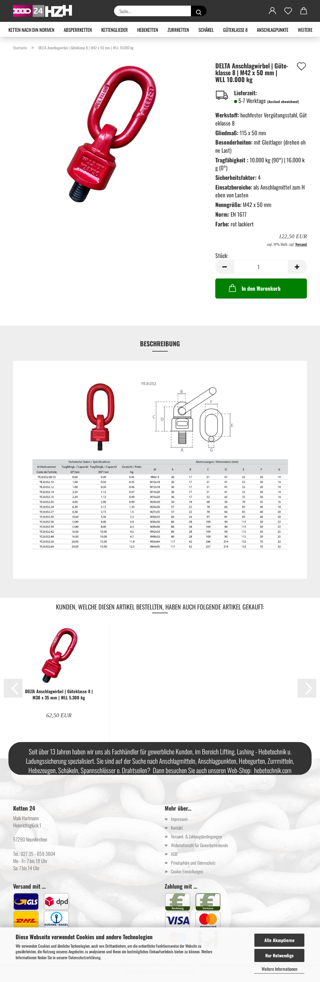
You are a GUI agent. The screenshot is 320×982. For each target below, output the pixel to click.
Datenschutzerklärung (84, 957)
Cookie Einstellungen (187, 871)
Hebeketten (147, 29)
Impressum (179, 819)
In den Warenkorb (261, 288)
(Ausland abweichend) (283, 101)
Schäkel (206, 29)
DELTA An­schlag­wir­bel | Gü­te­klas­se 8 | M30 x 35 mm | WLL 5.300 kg (59, 694)
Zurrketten (178, 29)
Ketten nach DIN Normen (31, 29)
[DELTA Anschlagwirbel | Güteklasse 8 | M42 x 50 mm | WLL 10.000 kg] (110, 133)
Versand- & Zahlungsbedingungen (196, 836)
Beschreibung (160, 343)
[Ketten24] (45, 11)
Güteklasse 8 (235, 29)
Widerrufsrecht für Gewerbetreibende (199, 845)
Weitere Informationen (279, 968)
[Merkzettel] (288, 11)
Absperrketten (78, 29)
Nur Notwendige (279, 955)
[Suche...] (199, 11)
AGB (174, 854)
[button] (272, 11)
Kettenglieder (114, 29)
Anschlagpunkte (272, 29)
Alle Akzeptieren (279, 940)
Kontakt (177, 827)
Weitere (305, 29)
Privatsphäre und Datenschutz (193, 862)
